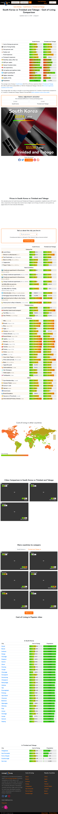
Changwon (5, 680)
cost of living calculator (11, 778)
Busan (3, 649)
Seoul (3, 646)
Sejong (4, 721)
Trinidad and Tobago (38, 7)
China (46, 777)
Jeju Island (5, 695)
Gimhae (4, 685)
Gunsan (4, 719)
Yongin (4, 669)
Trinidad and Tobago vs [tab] (34, 549)
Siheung (4, 706)
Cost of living (42, 1)
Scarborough (5, 758)
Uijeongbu (4, 703)
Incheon (4, 651)
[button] (19, 160)
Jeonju (3, 716)
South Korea (27, 7)
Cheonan (4, 698)
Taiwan (46, 784)
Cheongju (4, 672)
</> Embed (29, 160)
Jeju (3, 688)
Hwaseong (5, 677)
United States (48, 786)
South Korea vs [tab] (21, 549)
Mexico (46, 793)
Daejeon (4, 659)
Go (30, 2)
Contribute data (28, 241)
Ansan (3, 711)
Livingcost (36, 16)
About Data (44, 813)
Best (45, 3)
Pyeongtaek (5, 690)
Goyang (4, 667)
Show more (29, 613)
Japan (45, 779)
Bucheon (4, 701)
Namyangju (5, 682)
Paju (3, 708)
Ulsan (3, 664)
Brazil (46, 791)
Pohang (4, 693)
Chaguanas (5, 751)
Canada (46, 789)
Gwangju (4, 656)
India (45, 781)
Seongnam (5, 675)
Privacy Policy (53, 813)
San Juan (4, 761)
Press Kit (4, 803)
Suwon (4, 662)
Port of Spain (5, 756)
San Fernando (6, 753)
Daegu (3, 654)
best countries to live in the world (40, 92)
